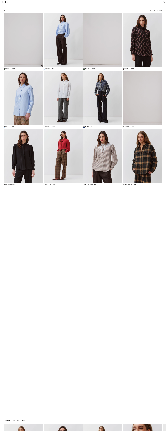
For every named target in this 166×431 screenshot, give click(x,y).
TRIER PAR (159, 10)
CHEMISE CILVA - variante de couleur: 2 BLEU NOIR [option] (84, 127)
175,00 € (53, 68)
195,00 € (13, 68)
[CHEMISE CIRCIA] (142, 98)
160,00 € (133, 126)
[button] (149, 2)
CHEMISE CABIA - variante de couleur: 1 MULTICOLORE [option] (4, 69)
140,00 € (93, 68)
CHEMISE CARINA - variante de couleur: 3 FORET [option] (84, 69)
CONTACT (157, 1)
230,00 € (134, 184)
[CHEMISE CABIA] (23, 40)
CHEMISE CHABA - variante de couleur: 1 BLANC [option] (44, 127)
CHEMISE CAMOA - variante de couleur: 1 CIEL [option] (44, 69)
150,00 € (13, 126)
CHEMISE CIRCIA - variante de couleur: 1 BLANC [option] (123, 127)
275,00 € (13, 184)
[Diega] (5, 2)
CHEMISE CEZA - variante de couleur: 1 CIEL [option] (4, 127)
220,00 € (132, 68)
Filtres (5, 10)
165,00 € (94, 184)
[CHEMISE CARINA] (102, 40)
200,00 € (92, 126)
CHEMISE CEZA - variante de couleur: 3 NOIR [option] (123, 69)
